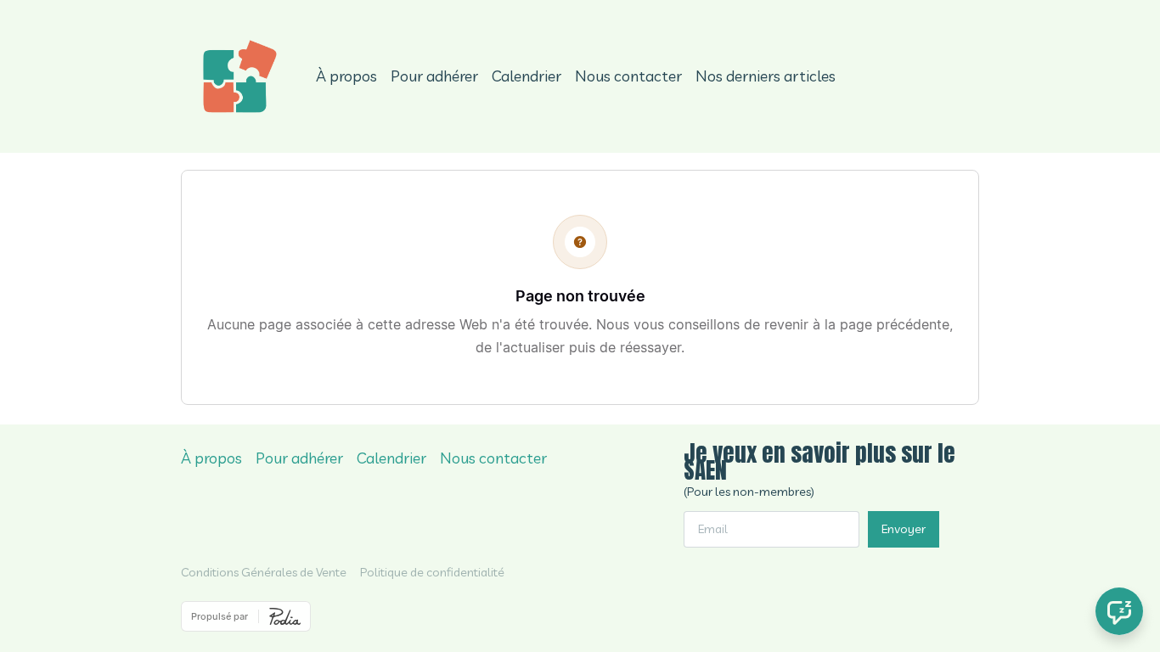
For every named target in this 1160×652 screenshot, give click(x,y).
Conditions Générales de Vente (263, 572)
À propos (346, 76)
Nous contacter (628, 76)
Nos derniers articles (765, 76)
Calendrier (526, 76)
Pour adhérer (434, 76)
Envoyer (903, 529)
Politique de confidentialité (432, 572)
